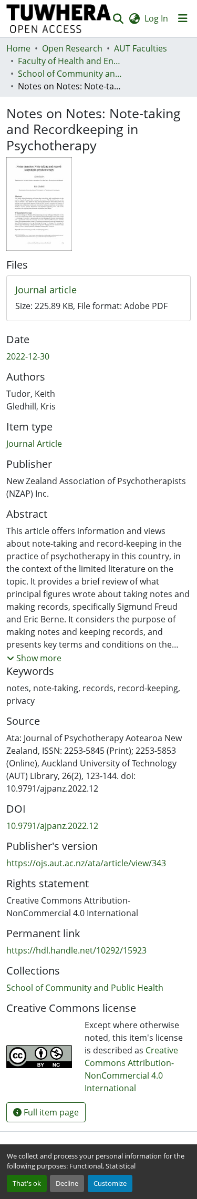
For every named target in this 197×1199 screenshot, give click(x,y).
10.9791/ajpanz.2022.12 (52, 826)
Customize (110, 1183)
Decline (67, 1183)
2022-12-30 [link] (27, 356)
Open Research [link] (72, 48)
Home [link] (18, 48)
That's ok (27, 1183)
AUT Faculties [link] (140, 48)
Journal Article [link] (34, 443)
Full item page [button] (50, 1112)
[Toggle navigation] (183, 18)
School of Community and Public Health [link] (70, 73)
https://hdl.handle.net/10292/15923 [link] (76, 950)
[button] (58, 18)
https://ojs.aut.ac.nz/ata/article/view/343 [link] (86, 863)
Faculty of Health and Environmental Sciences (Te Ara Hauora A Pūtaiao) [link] (70, 61)
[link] (98, 290)
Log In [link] (156, 18)
